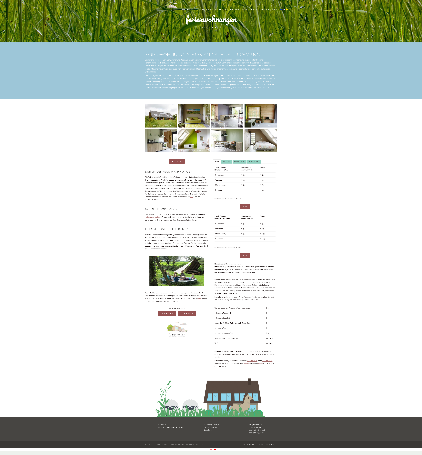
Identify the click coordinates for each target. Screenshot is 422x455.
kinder (244, 9)
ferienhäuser (201, 9)
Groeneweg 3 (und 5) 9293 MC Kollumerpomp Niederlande (212, 427)
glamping (212, 9)
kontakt (275, 9)
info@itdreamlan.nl (255, 425)
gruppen (222, 9)
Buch (245, 207)
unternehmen (233, 9)
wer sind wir (263, 444)
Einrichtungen (239, 161)
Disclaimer (162, 444)
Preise (217, 161)
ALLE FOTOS (177, 161)
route (273, 444)
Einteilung (227, 161)
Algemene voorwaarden (186, 444)
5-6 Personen (187, 313)
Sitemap (200, 444)
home (182, 9)
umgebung (253, 9)
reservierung (264, 9)
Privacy (172, 444)
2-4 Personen (167, 313)
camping (190, 9)
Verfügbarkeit (253, 161)
